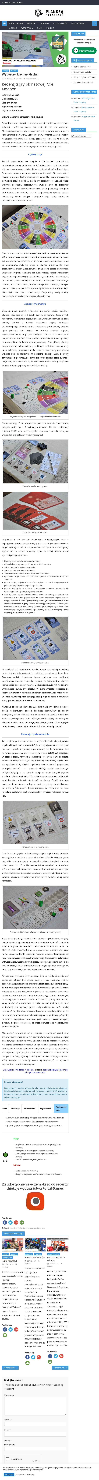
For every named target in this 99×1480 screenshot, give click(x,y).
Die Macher (12, 1228)
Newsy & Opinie (77, 23)
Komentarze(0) (32, 78)
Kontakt (50, 28)
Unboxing (13, 28)
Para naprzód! (9, 1261)
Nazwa (8, 1419)
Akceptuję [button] (9, 1474)
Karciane (28, 1254)
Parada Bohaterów (35, 1257)
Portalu (37, 1069)
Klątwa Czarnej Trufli (82, 67)
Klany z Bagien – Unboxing (84, 77)
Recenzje (31, 23)
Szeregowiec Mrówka (82, 72)
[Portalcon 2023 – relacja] (57, 1244)
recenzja (32, 1228)
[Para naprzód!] (12, 1244)
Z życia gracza (60, 23)
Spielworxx (41, 1228)
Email (7, 1430)
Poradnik (45, 23)
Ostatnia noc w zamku (61, 1368)
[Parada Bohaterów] (35, 1244)
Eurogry (5, 71)
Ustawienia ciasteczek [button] (24, 1474)
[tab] (15, 1108)
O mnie (39, 28)
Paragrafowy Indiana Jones (12, 1368)
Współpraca (27, 28)
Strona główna (16, 23)
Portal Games (23, 1228)
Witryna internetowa (9, 1442)
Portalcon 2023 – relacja (56, 1259)
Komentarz (9, 1395)
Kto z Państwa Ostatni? (83, 82)
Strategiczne (7, 1258)
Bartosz (19, 78)
